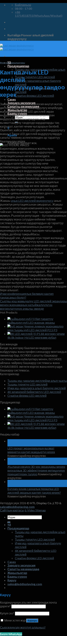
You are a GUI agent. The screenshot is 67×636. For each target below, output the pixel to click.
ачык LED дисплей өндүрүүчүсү (32, 200)
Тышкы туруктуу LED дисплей (35, 77)
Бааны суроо (17, 576)
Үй (9, 524)
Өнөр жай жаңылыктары (12, 62)
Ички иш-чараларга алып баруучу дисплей (36, 388)
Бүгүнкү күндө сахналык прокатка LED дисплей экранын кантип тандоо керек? (34, 490)
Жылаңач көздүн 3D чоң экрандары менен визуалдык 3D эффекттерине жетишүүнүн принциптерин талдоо (36, 470)
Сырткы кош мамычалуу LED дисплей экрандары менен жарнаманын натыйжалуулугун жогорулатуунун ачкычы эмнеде (33, 304)
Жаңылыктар (17, 573)
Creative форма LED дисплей (34, 95)
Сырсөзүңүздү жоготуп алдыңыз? (23, 627)
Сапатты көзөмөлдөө (23, 569)
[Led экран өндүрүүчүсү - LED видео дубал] (17, 47)
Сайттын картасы (12, 510)
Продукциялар (18, 66)
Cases (11, 99)
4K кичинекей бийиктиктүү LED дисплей (34, 392)
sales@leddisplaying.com (17, 506)
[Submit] (8, 522)
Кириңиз (32, 620)
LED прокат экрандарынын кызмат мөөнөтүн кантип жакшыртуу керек (31, 450)
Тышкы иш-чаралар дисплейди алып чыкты (37, 380)
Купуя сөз (7, 613)
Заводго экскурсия (21, 565)
